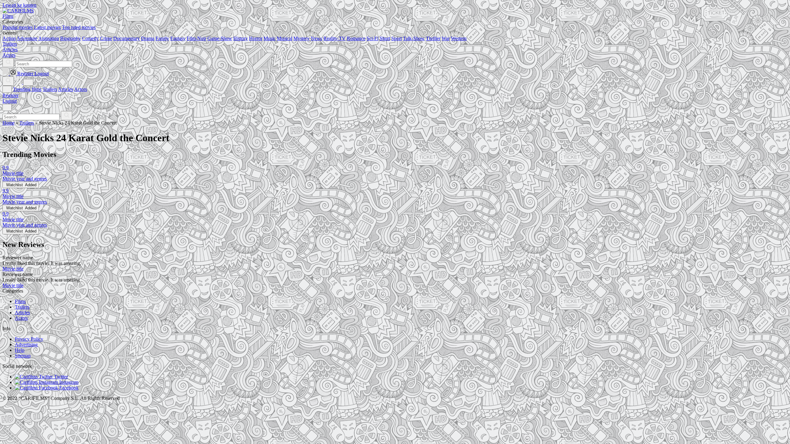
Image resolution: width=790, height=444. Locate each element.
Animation (48, 38)
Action (9, 38)
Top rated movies (79, 27)
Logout (9, 101)
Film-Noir (196, 38)
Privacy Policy (29, 339)
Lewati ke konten (19, 5)
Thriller (433, 38)
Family (162, 38)
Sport (396, 38)
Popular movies (17, 27)
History (240, 38)
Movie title (12, 268)
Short (385, 38)
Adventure (27, 38)
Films (20, 301)
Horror (255, 38)
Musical (284, 38)
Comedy (90, 38)
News (316, 38)
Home (8, 122)
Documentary (126, 38)
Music (270, 38)
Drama (147, 38)
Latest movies (47, 27)
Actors (80, 89)
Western (459, 38)
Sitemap (23, 355)
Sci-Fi (372, 38)
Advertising (26, 344)
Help (19, 350)
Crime (106, 38)
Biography (70, 38)
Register (10, 95)
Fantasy (177, 38)
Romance (356, 38)
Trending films (27, 89)
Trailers (50, 89)
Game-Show (219, 38)
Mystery (301, 38)
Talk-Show (414, 38)
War (446, 38)
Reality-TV (334, 38)
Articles (65, 89)
